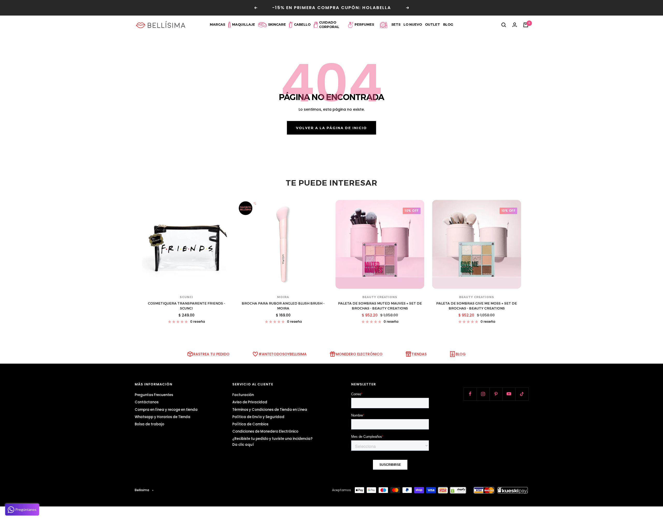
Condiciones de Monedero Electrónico (265, 431)
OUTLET (432, 24)
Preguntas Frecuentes (154, 394)
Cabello (302, 24)
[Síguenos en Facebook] (470, 393)
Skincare (277, 24)
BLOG (461, 354)
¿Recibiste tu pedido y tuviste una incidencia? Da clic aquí (272, 441)
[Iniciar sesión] (514, 25)
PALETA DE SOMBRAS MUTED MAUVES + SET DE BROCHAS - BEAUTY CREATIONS (380, 306)
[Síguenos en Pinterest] (495, 393)
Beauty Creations (379, 297)
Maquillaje (243, 24)
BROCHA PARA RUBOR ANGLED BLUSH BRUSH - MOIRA (283, 306)
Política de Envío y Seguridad (258, 416)
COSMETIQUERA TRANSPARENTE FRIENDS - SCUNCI (186, 306)
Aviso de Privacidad (249, 402)
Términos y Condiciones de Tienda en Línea (269, 409)
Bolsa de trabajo (149, 424)
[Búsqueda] (503, 25)
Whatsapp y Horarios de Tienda (162, 416)
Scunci (186, 297)
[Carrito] (525, 25)
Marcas (217, 24)
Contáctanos (146, 402)
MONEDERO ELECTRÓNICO (359, 354)
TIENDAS (419, 354)
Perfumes (364, 24)
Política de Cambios (250, 424)
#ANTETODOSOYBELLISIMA (282, 354)
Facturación (243, 394)
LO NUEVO (412, 24)
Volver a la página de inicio (331, 128)
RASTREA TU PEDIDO (211, 354)
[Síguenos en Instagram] (483, 393)
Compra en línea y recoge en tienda (166, 409)
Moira (283, 297)
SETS (395, 24)
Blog (448, 24)
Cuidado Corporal (329, 24)
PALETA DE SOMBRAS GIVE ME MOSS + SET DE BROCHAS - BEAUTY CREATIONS (476, 306)
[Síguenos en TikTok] (521, 393)
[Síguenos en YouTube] (508, 393)
